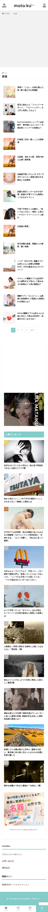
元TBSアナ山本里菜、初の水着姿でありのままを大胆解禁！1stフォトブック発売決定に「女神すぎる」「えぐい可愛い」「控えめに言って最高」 (23, 536)
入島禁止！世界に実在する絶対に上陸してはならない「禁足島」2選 (23, 647)
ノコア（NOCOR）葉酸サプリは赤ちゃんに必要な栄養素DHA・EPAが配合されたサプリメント (30, 265)
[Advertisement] (24, 40)
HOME (7, 13)
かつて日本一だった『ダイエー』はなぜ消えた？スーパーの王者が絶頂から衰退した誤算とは (23, 613)
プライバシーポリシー (12, 854)
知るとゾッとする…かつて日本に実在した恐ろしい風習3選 (23, 681)
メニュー (30, 910)
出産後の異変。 (23, 226)
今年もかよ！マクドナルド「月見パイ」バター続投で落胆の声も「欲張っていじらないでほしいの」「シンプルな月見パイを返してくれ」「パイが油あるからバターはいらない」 (23, 575)
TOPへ (42, 910)
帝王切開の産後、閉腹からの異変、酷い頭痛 (30, 245)
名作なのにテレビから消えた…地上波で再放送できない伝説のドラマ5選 (23, 466)
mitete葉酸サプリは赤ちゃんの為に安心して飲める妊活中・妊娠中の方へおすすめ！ (30, 316)
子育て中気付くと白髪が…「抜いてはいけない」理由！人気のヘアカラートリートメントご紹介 (30, 213)
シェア (18, 910)
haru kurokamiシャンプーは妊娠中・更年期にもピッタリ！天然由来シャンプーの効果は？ (30, 125)
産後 (15, 13)
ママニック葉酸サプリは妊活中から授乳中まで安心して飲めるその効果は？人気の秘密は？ (30, 281)
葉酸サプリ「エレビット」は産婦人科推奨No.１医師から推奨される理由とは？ (31, 299)
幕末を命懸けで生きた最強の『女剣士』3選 (22, 785)
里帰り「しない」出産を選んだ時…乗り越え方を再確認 (30, 88)
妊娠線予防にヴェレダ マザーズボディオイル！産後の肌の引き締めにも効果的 (30, 177)
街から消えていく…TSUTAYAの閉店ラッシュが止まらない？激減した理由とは (23, 499)
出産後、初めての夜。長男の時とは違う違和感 (30, 158)
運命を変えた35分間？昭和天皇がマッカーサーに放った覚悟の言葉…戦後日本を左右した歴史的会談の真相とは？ (23, 716)
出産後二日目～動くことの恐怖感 (30, 140)
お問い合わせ (8, 861)
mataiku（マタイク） (32, 899)
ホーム (6, 910)
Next (32, 330)
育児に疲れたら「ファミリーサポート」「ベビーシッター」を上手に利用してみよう (30, 107)
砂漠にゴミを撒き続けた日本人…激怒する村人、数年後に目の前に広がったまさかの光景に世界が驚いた (23, 752)
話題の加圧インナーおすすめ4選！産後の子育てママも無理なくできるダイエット (30, 194)
